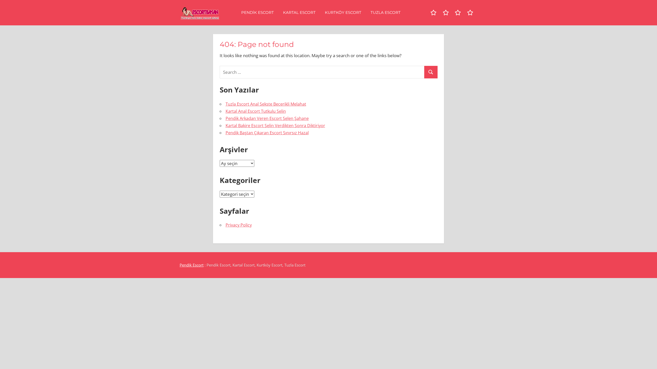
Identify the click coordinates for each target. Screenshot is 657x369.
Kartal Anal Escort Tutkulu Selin (256, 111)
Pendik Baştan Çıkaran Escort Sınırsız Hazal (267, 133)
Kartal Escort (299, 12)
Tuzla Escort (386, 12)
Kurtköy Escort (343, 12)
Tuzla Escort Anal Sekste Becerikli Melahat (266, 104)
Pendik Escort (257, 12)
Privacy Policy (239, 225)
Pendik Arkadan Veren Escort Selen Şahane (267, 118)
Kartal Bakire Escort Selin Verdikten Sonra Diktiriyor (275, 125)
